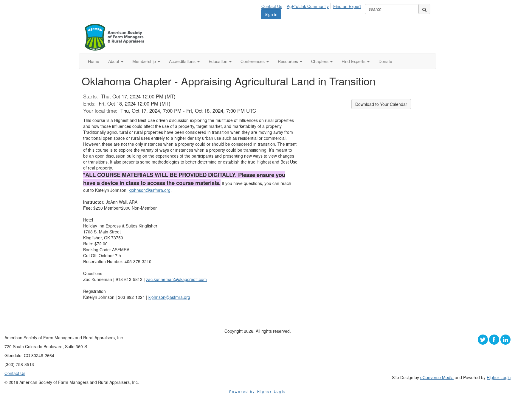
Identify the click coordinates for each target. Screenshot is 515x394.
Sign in (271, 14)
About (114, 61)
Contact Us (271, 6)
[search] (424, 9)
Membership (144, 61)
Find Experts (354, 61)
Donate (385, 61)
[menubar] (313, 5)
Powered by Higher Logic (257, 391)
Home (93, 61)
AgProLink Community (308, 6)
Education (219, 61)
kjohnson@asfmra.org (149, 190)
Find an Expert (347, 6)
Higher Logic (499, 377)
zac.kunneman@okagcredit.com (176, 279)
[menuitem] (273, 5)
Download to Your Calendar (381, 104)
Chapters (320, 61)
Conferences (253, 61)
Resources (288, 61)
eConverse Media (437, 377)
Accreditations (183, 61)
